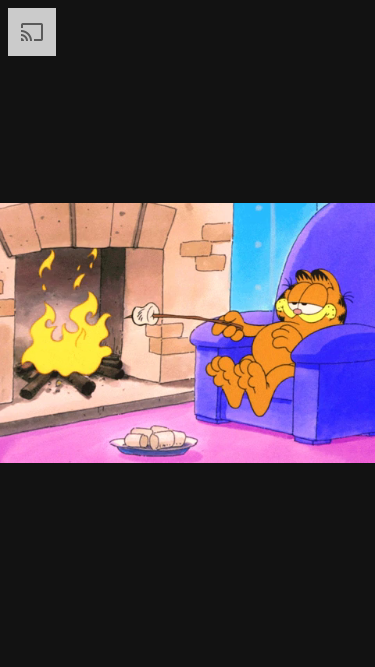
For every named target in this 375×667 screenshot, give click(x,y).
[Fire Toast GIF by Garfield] (187, 333)
